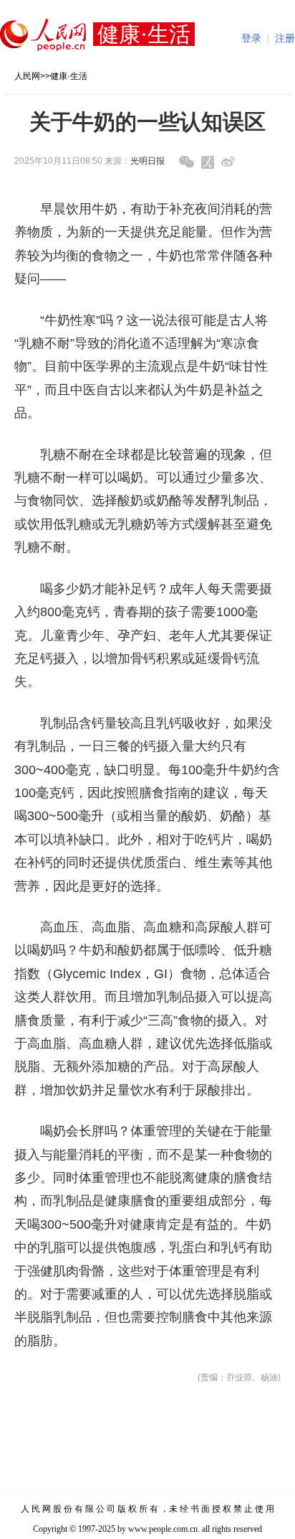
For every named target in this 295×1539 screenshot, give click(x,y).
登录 (251, 38)
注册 (285, 38)
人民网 (27, 76)
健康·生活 (68, 76)
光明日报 (147, 161)
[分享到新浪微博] (228, 162)
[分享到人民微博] (207, 162)
